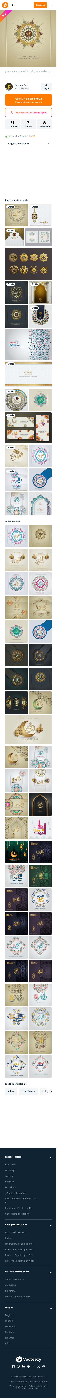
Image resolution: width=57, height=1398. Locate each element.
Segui (46, 88)
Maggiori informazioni (18, 141)
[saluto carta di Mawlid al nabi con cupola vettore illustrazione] (16, 1278)
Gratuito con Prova (28, 100)
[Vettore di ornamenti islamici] (28, 285)
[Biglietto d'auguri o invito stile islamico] (18, 258)
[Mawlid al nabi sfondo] (16, 1302)
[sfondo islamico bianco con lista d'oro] (28, 443)
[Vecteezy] (5, 5)
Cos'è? (32, 136)
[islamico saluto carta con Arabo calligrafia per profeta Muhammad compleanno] (16, 1326)
